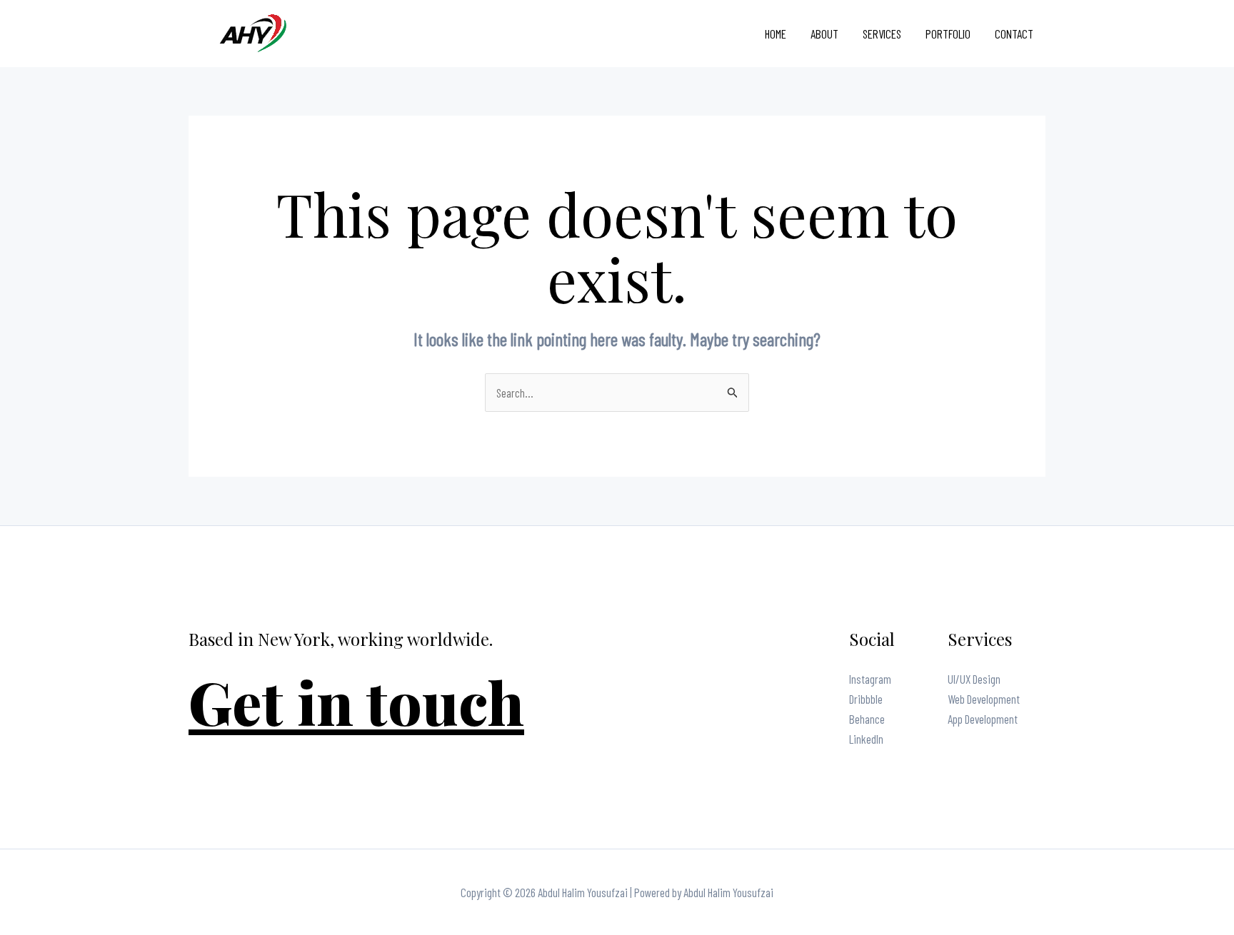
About (824, 33)
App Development (983, 719)
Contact (1014, 33)
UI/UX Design (974, 679)
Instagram (870, 679)
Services (882, 33)
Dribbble (866, 699)
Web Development (984, 699)
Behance (867, 719)
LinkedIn (866, 739)
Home (775, 33)
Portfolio (948, 33)
